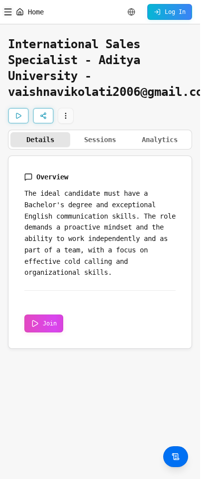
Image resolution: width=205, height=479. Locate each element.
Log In (175, 11)
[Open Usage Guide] (175, 456)
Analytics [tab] (160, 140)
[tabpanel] (100, 252)
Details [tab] (40, 140)
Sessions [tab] (100, 140)
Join (50, 323)
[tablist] (100, 140)
